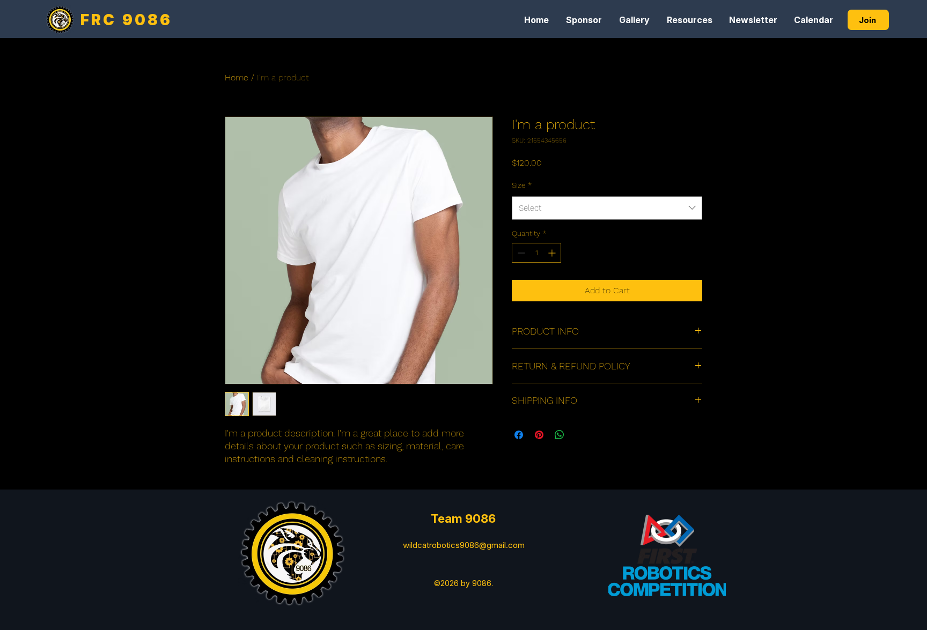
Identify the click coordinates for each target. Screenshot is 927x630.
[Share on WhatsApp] (559, 434)
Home (236, 77)
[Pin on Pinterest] (539, 434)
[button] (583, 20)
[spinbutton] (536, 252)
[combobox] (607, 208)
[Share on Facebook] (518, 434)
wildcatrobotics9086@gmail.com (464, 545)
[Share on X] (579, 434)
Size (522, 185)
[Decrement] (520, 252)
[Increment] (553, 252)
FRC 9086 (126, 20)
